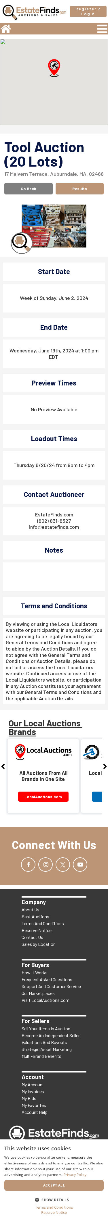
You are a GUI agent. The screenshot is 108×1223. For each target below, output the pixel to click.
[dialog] (54, 1181)
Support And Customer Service (51, 986)
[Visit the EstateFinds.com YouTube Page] (80, 864)
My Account (33, 1084)
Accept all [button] (54, 1185)
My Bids (29, 1098)
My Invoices (33, 1091)
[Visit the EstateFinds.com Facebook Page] (28, 864)
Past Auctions (35, 916)
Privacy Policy (75, 1174)
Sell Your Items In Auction (46, 1028)
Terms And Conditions (43, 923)
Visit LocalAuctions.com (45, 1000)
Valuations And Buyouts (44, 1042)
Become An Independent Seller (51, 1035)
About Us (30, 909)
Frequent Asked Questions (47, 979)
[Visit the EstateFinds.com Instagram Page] (45, 864)
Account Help (35, 1112)
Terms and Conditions (54, 1207)
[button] (54, 68)
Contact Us (32, 937)
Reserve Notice (37, 930)
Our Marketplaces (38, 993)
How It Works (35, 972)
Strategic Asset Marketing (47, 1049)
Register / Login (88, 11)
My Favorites (34, 1105)
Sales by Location (39, 944)
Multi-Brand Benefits (41, 1056)
